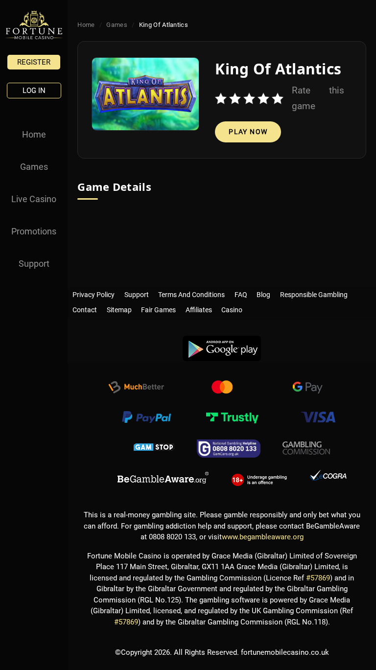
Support (34, 263)
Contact (84, 308)
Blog (263, 293)
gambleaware (163, 478)
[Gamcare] (228, 448)
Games (34, 167)
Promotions (33, 231)
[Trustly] (232, 418)
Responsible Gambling (314, 293)
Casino (231, 308)
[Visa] (318, 418)
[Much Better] (136, 388)
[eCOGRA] (328, 478)
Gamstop (154, 448)
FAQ (241, 293)
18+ (259, 478)
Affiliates (199, 308)
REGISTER (33, 62)
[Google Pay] (307, 388)
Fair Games (158, 308)
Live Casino (33, 199)
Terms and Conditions (191, 293)
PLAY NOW (248, 132)
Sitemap (119, 308)
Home (34, 134)
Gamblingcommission (306, 448)
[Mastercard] (222, 388)
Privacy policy (93, 293)
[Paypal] (146, 418)
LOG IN (34, 90)
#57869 (318, 578)
